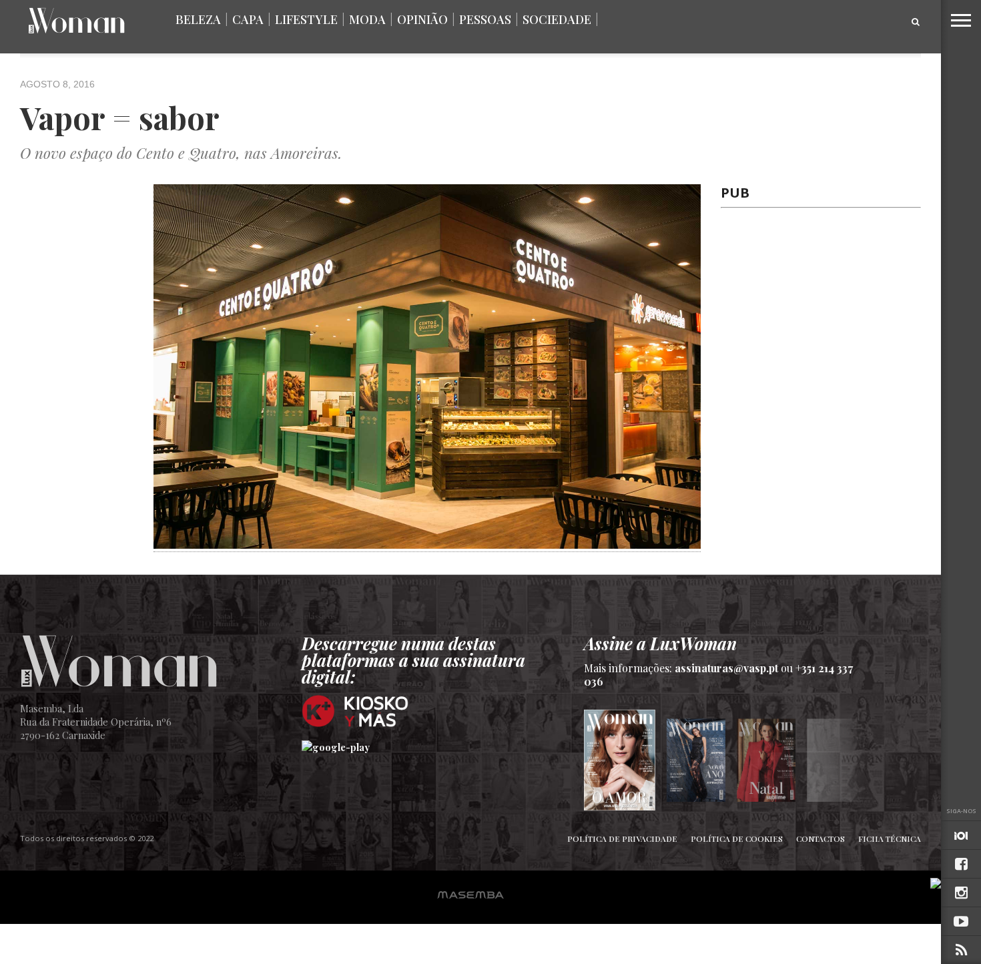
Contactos (820, 838)
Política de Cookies (737, 838)
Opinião (422, 19)
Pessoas (485, 19)
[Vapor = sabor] (427, 544)
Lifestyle (306, 19)
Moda (367, 19)
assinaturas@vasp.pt (726, 668)
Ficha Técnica (889, 838)
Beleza (198, 19)
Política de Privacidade (622, 838)
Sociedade (557, 19)
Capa (248, 19)
